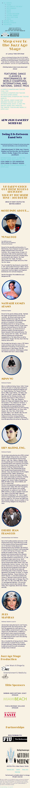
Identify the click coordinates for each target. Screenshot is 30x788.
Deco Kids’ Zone (12, 17)
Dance (8, 12)
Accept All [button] (10, 787)
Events (18, 769)
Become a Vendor (10, 23)
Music (8, 10)
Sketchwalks (11, 8)
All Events (8, 3)
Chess (8, 19)
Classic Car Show (12, 14)
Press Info (25, 769)
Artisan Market (12, 15)
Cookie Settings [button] (3, 787)
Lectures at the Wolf (14, 6)
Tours (8, 5)
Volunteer (7, 24)
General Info (8, 21)
